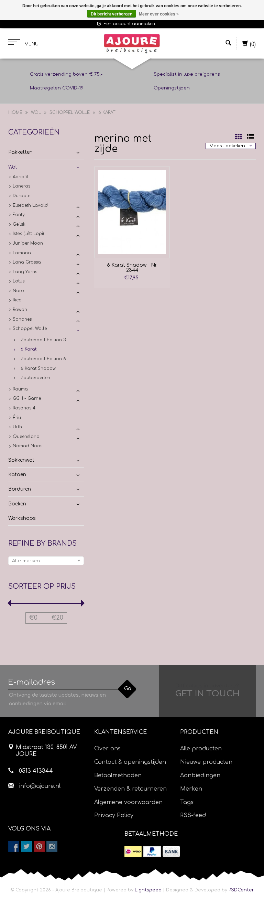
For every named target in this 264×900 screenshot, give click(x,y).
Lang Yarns (25, 271)
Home (15, 112)
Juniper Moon (28, 243)
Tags (187, 802)
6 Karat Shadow (38, 368)
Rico (17, 300)
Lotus (18, 281)
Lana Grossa (27, 262)
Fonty (19, 214)
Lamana (22, 252)
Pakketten (20, 152)
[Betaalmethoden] (133, 851)
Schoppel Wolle (70, 112)
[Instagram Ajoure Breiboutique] (51, 846)
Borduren (19, 489)
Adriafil (20, 176)
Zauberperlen (35, 377)
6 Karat (106, 112)
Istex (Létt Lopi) (28, 233)
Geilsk (19, 224)
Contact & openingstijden (130, 762)
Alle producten (201, 749)
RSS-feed (193, 815)
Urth (17, 427)
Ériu (17, 417)
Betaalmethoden (118, 775)
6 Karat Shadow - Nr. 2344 (132, 267)
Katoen (17, 474)
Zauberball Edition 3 (43, 340)
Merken (191, 789)
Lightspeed (148, 890)
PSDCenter (241, 890)
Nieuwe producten (206, 762)
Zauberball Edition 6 (43, 358)
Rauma (20, 389)
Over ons (107, 749)
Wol (36, 112)
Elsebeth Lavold (30, 205)
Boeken (17, 503)
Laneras (21, 186)
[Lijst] (250, 138)
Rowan (20, 309)
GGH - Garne (27, 398)
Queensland (26, 436)
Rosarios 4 (24, 408)
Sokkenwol (21, 460)
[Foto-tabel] (239, 138)
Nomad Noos (27, 445)
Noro (18, 290)
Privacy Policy (113, 815)
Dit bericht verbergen (111, 14)
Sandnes (22, 319)
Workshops (22, 518)
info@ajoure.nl (39, 786)
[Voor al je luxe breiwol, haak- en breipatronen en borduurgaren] (132, 44)
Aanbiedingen (200, 775)
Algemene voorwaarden (128, 802)
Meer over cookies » (159, 14)
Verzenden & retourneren (130, 789)
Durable (21, 195)
